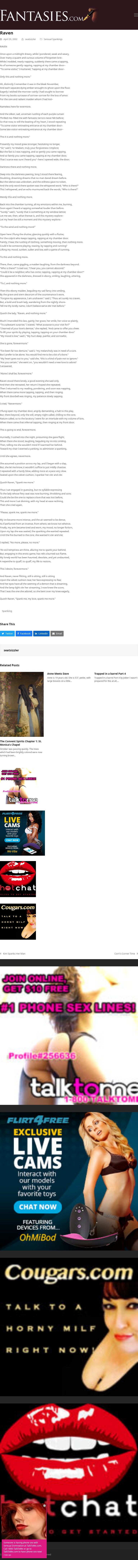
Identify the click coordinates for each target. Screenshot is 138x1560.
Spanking (7, 611)
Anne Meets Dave (58, 673)
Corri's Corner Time (124, 954)
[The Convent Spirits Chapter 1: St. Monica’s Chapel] (22, 704)
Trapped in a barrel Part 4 (110, 673)
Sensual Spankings (53, 39)
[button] (136, 14)
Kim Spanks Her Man (12, 954)
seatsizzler (30, 39)
